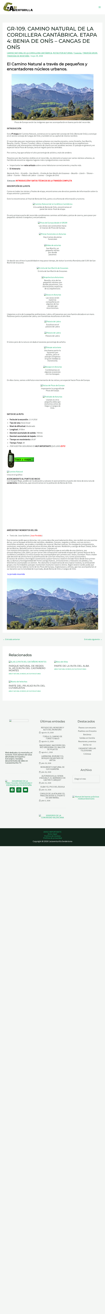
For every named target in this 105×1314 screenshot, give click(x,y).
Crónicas (87, 754)
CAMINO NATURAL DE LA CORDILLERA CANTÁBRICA (29, 53)
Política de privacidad (52, 838)
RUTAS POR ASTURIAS (62, 53)
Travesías (77, 53)
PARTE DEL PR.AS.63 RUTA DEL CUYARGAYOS (27, 686)
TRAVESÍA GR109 (89, 53)
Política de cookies (52, 836)
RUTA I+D (87, 745)
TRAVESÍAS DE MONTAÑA (18, 56)
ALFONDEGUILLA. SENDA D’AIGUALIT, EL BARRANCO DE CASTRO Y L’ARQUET (52, 778)
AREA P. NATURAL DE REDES (17, 674)
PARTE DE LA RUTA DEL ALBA (71, 665)
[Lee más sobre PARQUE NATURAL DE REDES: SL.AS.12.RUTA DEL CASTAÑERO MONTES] (27, 661)
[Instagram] (18, 789)
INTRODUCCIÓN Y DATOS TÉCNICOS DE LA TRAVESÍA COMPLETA (44, 180)
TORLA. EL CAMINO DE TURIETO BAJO (52, 737)
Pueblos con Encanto (87, 731)
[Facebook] (12, 789)
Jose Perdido (36, 535)
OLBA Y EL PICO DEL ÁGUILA (52, 787)
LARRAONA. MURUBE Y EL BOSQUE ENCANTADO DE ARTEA (52, 758)
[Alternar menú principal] (99, 7)
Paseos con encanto (87, 727)
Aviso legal (52, 834)
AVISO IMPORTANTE (52, 832)
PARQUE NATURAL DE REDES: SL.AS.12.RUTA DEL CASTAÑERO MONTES (27, 668)
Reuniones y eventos (87, 741)
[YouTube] (25, 789)
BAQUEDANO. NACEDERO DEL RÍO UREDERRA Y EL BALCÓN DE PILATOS (52, 747)
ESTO (62, 446)
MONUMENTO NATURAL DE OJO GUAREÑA (52, 768)
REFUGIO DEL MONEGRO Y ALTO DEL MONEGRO (52, 728)
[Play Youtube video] (52, 604)
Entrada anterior (11, 639)
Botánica (87, 734)
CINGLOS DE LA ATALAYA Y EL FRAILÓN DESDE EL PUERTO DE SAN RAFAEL (52, 795)
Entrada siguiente (93, 639)
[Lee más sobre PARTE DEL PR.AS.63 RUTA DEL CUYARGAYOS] (18, 681)
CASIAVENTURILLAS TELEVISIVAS (87, 749)
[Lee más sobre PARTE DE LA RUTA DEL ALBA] (61, 661)
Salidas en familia (87, 738)
